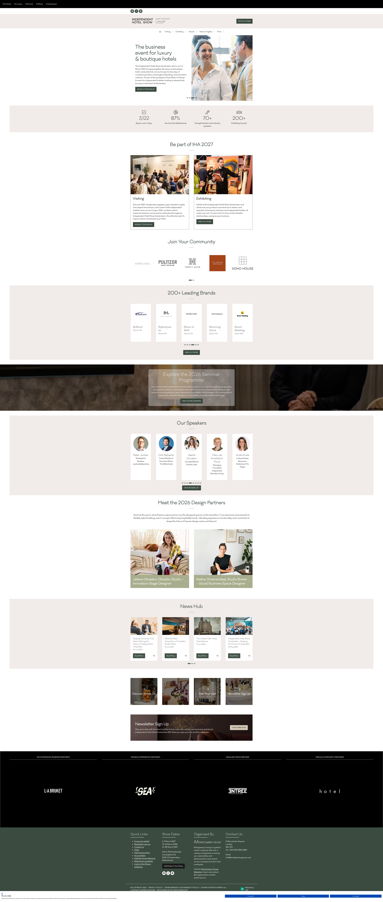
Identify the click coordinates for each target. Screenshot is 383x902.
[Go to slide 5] (194, 344)
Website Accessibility (143, 861)
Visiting (167, 32)
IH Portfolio (7, 4)
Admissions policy (142, 852)
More (219, 32)
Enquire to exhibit (141, 841)
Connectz (164, 327)
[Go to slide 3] (192, 97)
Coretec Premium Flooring (189, 330)
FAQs (136, 850)
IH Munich (29, 4)
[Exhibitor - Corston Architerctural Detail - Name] (217, 323)
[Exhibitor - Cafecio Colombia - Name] (141, 323)
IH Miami (39, 4)
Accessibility (139, 855)
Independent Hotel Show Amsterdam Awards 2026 (176, 641)
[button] (244, 21)
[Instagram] (136, 11)
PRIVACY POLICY (156, 887)
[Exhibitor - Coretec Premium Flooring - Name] (191, 323)
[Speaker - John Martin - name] (226, 457)
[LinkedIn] (140, 11)
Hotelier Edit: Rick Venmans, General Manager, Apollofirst (205, 641)
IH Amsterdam (51, 4)
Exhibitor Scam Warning (144, 858)
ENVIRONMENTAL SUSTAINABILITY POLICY (182, 887)
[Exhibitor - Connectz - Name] (166, 323)
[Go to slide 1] (187, 97)
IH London (18, 4)
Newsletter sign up (142, 844)
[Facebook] (132, 11)
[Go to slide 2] (190, 97)
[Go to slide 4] (195, 97)
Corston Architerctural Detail (217, 330)
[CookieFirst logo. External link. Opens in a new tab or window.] (2, 894)
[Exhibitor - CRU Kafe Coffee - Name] (242, 323)
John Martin (227, 455)
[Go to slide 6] (197, 344)
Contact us (139, 847)
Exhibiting (179, 32)
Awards (191, 32)
